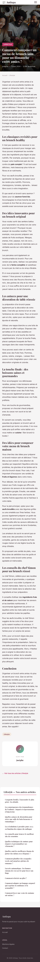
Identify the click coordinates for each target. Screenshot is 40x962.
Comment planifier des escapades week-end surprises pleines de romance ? (18, 861)
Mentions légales (8, 944)
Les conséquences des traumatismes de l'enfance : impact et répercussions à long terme (19, 809)
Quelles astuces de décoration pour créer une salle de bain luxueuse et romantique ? (18, 819)
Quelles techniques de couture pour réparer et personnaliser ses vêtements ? (19, 843)
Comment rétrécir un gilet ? (16, 878)
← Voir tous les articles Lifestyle (15, 773)
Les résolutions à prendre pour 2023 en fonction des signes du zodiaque (19, 827)
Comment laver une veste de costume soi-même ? (19, 894)
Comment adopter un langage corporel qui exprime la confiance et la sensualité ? (20, 885)
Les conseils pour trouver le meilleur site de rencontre (19, 835)
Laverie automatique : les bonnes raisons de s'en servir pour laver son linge (19, 870)
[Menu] (35, 2)
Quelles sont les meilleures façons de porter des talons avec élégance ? (19, 852)
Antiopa (9, 2)
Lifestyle (8, 44)
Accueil (4, 75)
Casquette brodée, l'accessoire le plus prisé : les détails (19, 801)
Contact (5, 948)
